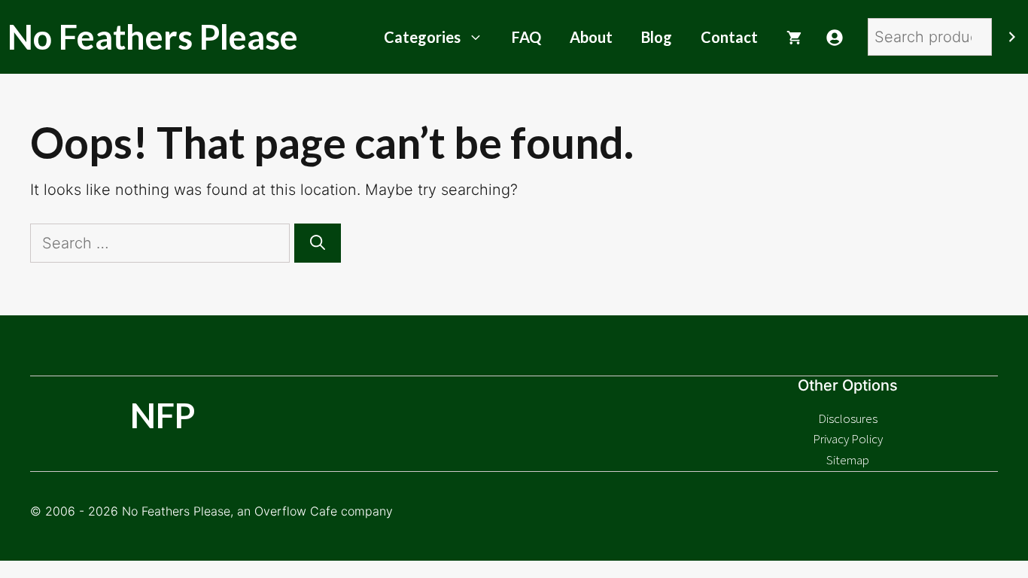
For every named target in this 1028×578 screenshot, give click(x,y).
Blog (656, 37)
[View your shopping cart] (794, 37)
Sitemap (847, 460)
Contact (729, 37)
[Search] (1012, 37)
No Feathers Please (153, 37)
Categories (422, 37)
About (591, 37)
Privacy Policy (848, 438)
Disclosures (847, 418)
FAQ (526, 37)
